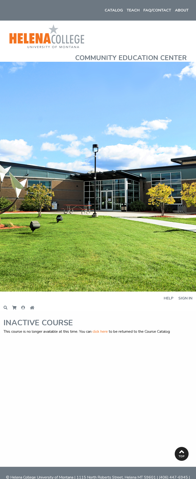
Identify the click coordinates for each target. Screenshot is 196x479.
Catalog (114, 10)
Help (169, 298)
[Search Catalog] (8, 308)
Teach (133, 10)
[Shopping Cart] (16, 308)
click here (100, 331)
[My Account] (25, 308)
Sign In (185, 298)
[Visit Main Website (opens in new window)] (46, 35)
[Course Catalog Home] (34, 308)
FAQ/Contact (157, 10)
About (182, 10)
